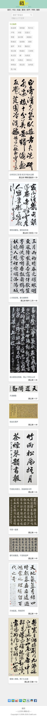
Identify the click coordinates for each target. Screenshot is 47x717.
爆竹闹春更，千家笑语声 (19, 555)
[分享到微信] (24, 700)
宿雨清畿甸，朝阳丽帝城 (19, 230)
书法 (14, 10)
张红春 (20, 37)
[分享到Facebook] (35, 700)
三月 (31, 301)
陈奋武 (13, 42)
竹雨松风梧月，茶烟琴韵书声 (21, 489)
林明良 (13, 65)
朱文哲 (13, 55)
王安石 (30, 233)
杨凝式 (22, 51)
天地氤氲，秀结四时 (17, 611)
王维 (31, 682)
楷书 (28, 301)
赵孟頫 (13, 28)
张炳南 (22, 42)
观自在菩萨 (14, 422)
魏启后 (27, 46)
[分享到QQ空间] (13, 700)
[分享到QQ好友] (31, 700)
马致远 (20, 60)
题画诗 (30, 177)
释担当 (29, 60)
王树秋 (30, 51)
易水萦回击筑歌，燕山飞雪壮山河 (22, 377)
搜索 (38, 10)
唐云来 (21, 177)
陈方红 (30, 28)
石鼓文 (27, 32)
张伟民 (30, 65)
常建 (12, 37)
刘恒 (19, 32)
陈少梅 (13, 69)
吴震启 (29, 37)
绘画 (18, 10)
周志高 (22, 65)
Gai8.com (32, 714)
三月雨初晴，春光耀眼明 (19, 298)
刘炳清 (27, 55)
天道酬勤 (13, 396)
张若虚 (22, 28)
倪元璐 (13, 51)
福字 (12, 46)
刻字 (28, 10)
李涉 (19, 46)
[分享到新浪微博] (16, 700)
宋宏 (12, 60)
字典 (33, 10)
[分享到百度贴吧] (28, 700)
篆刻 (23, 10)
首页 (9, 10)
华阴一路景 (14, 530)
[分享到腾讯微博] (20, 700)
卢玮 (12, 32)
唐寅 (30, 42)
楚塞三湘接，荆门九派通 (19, 679)
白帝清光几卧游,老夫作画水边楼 (22, 175)
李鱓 (26, 177)
